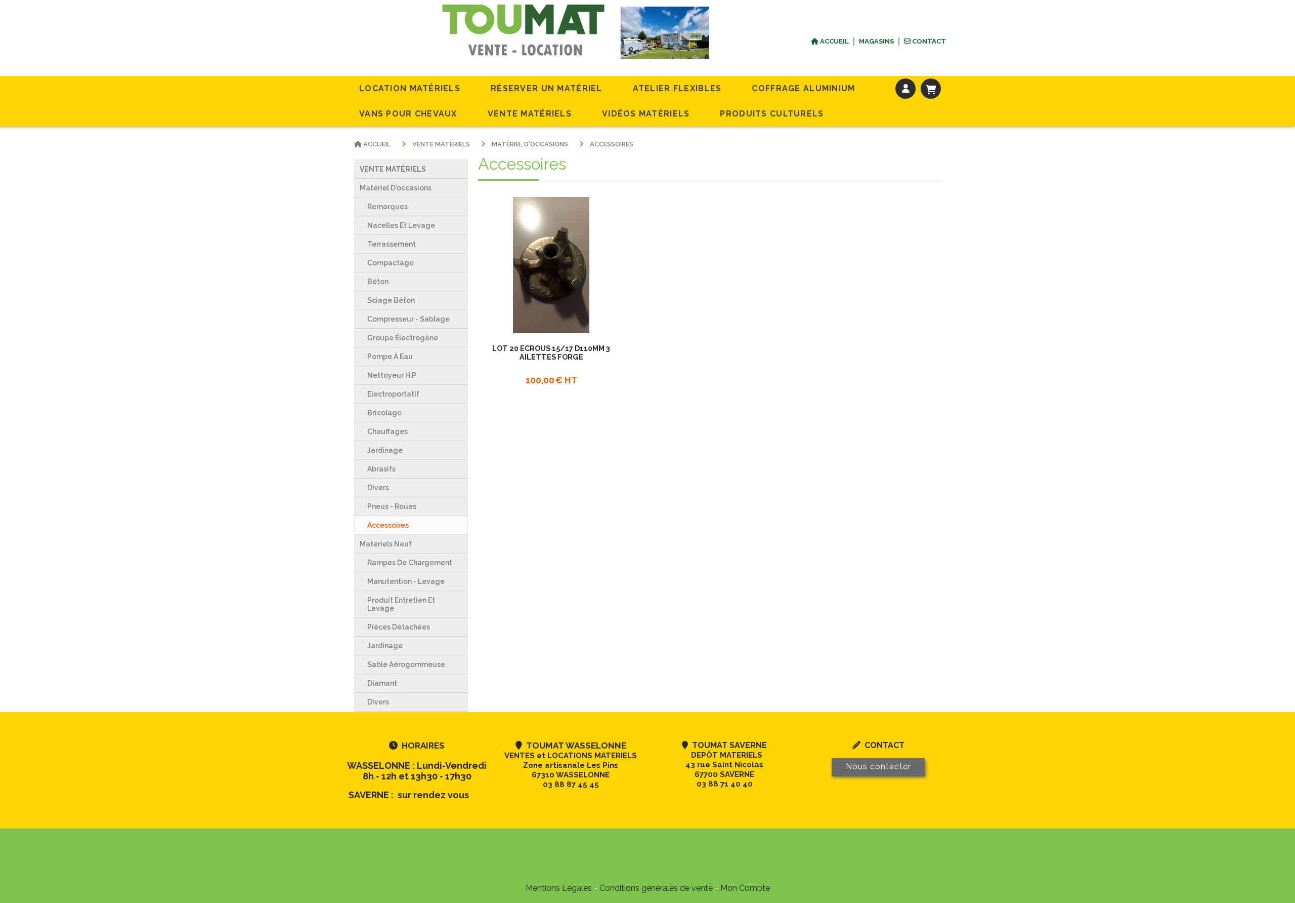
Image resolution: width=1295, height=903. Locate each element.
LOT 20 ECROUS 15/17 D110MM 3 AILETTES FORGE (551, 352)
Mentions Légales (559, 888)
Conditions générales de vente (656, 888)
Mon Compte (745, 888)
